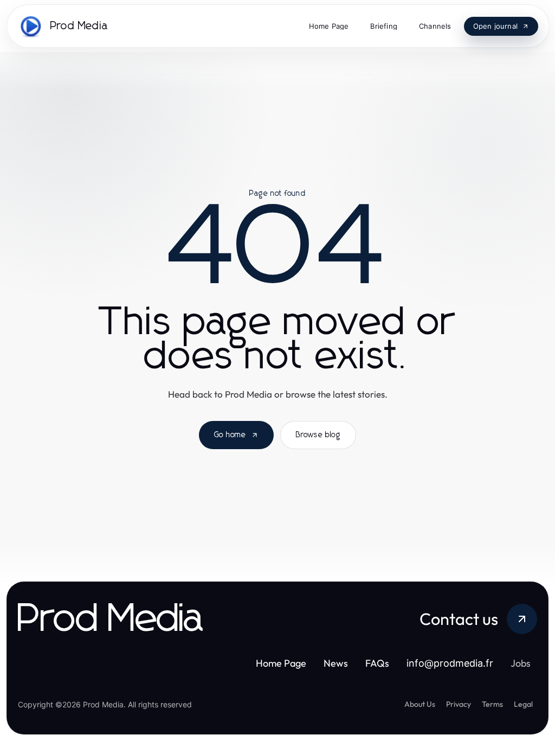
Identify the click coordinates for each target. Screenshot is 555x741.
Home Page (283, 663)
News (338, 663)
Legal (523, 704)
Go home (230, 435)
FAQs (379, 663)
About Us (419, 704)
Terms (492, 704)
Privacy (458, 704)
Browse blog (318, 435)
